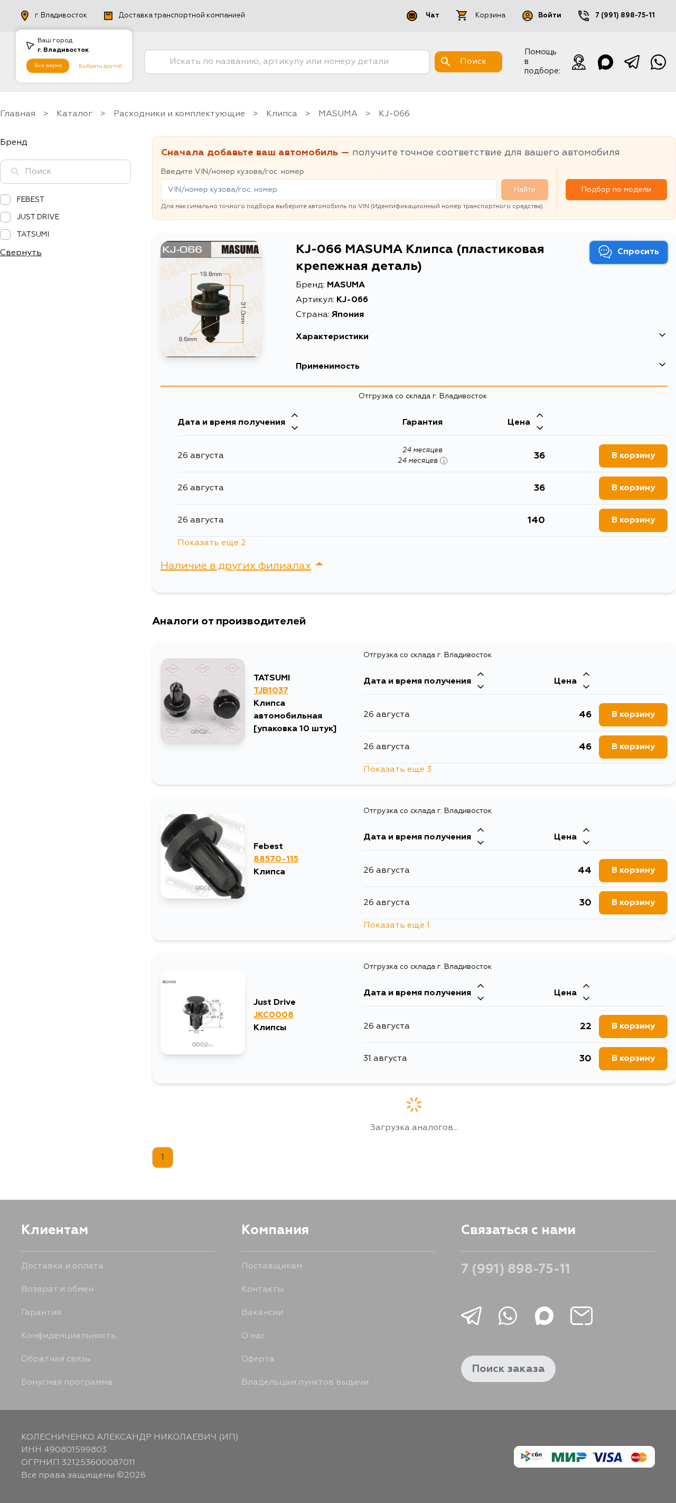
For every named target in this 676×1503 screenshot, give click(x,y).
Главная (17, 114)
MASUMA (338, 114)
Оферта (258, 1359)
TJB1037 (270, 691)
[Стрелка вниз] (294, 429)
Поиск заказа (508, 1369)
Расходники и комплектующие (179, 114)
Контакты (262, 1289)
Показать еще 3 (397, 769)
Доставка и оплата (62, 1266)
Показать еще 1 (396, 925)
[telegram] (631, 61)
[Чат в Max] (605, 61)
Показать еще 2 (211, 543)
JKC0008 (273, 1015)
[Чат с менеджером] (578, 61)
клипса (281, 114)
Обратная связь (55, 1359)
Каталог (74, 114)
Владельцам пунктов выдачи (305, 1382)
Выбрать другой (100, 66)
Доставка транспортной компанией (182, 15)
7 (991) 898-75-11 (625, 15)
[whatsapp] (658, 61)
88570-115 (275, 859)
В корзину (633, 456)
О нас (253, 1336)
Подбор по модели (616, 189)
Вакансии (262, 1313)
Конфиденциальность (68, 1336)
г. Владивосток (61, 15)
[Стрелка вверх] (294, 416)
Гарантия (41, 1313)
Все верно (48, 65)
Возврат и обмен (57, 1289)
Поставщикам (271, 1266)
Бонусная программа (66, 1382)
